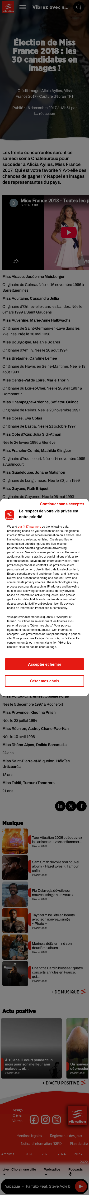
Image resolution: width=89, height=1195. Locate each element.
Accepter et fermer (44, 664)
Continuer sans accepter (62, 503)
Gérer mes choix (44, 681)
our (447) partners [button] (29, 526)
